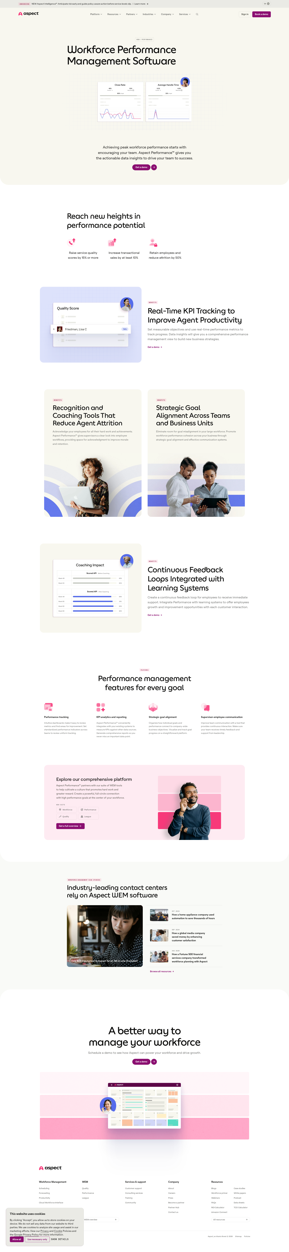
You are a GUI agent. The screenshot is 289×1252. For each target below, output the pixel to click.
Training (128, 1198)
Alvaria (218, 1236)
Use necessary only (37, 1239)
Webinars (215, 1198)
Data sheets (239, 1202)
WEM (138, 39)
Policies (247, 1236)
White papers (240, 1193)
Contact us (173, 1212)
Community (130, 1202)
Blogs (213, 1188)
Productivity (44, 1198)
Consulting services (134, 1193)
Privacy (45, 1230)
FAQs (213, 1202)
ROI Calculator (217, 1207)
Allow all (16, 1239)
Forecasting (44, 1193)
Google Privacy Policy (26, 1234)
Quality (85, 1188)
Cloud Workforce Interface (51, 1202)
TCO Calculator (241, 1207)
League (85, 1198)
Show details (59, 1239)
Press (170, 1198)
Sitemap (238, 1236)
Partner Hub (173, 1207)
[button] (267, 3)
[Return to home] (50, 1168)
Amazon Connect (219, 1212)
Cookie (58, 1230)
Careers (171, 1193)
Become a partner (176, 1202)
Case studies (239, 1188)
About (171, 1188)
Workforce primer (219, 1193)
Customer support (133, 1188)
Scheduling (44, 1188)
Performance (88, 1193)
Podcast (237, 1198)
